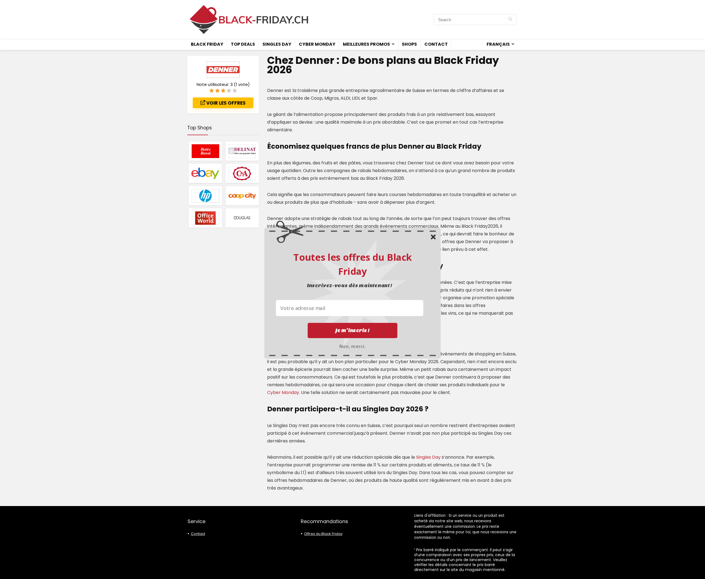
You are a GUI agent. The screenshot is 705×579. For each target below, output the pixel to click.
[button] (352, 264)
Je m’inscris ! (352, 330)
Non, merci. (352, 345)
